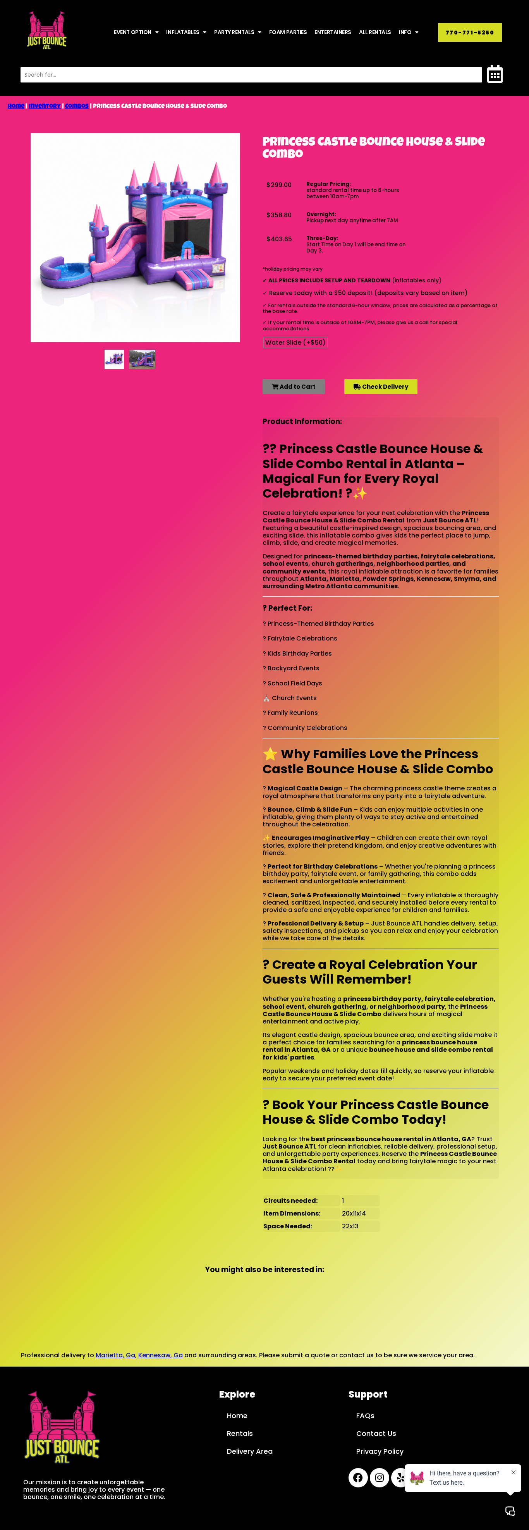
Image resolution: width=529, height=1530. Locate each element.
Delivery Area (250, 1451)
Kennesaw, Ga (160, 1355)
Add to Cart (297, 387)
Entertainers (332, 32)
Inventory (45, 107)
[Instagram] (379, 1477)
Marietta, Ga (115, 1355)
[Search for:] (251, 74)
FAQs (365, 1415)
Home (16, 107)
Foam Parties (288, 32)
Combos (77, 107)
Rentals (240, 1433)
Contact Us (376, 1433)
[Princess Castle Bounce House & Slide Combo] (114, 359)
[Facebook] (358, 1477)
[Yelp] (400, 1477)
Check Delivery (384, 387)
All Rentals (375, 32)
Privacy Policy (380, 1451)
